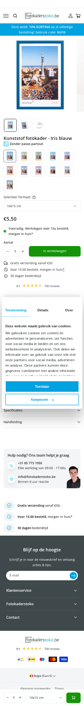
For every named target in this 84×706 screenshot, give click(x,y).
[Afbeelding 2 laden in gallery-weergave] (24, 125)
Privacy (59, 688)
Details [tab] (42, 310)
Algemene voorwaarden (35, 688)
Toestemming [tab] (15, 310)
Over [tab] (69, 310)
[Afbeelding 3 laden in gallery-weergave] (39, 125)
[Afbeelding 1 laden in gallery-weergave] (10, 125)
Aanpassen (39, 399)
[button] (6, 16)
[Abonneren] (73, 575)
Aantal (8, 242)
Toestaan (42, 386)
